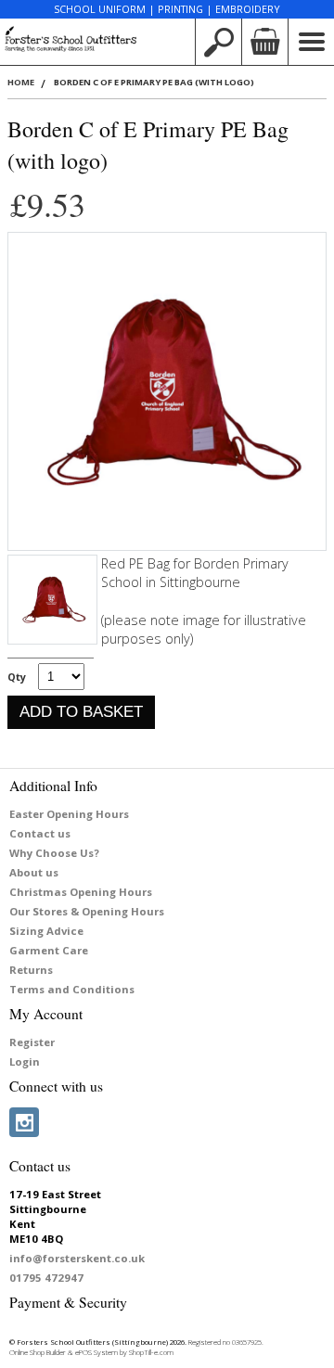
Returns (31, 970)
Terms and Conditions (72, 989)
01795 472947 (46, 1278)
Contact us (40, 833)
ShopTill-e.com (151, 1352)
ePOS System (96, 1352)
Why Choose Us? (54, 853)
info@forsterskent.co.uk (77, 1258)
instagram (24, 1122)
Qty (16, 677)
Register (32, 1042)
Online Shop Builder (37, 1352)
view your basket (264, 42)
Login (24, 1061)
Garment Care (48, 950)
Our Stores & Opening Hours (86, 911)
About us (33, 872)
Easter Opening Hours (69, 814)
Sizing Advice (46, 931)
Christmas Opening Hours (80, 892)
